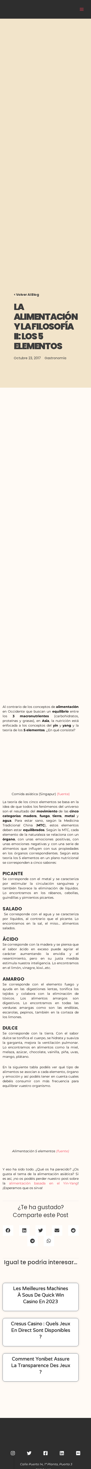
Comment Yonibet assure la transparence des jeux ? (40, 1365)
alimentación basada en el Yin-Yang (43, 1183)
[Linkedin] (61, 1453)
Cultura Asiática (54, 9)
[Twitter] (29, 1453)
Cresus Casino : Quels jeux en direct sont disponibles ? (40, 1330)
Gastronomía (55, 358)
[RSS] (78, 1453)
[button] (8, 1230)
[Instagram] (13, 1453)
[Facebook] (45, 1453)
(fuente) (63, 794)
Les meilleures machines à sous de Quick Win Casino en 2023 (40, 1295)
